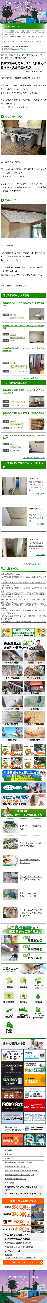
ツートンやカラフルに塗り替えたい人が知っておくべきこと (31, 913)
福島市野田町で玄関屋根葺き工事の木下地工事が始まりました (23, 578)
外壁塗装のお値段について (15, 1179)
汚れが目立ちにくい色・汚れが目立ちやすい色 (31, 878)
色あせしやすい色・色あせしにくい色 (29, 894)
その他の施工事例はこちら (34, 378)
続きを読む (40, 493)
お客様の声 (9, 1158)
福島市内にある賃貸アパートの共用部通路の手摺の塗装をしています (23, 617)
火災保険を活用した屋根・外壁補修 (19, 1247)
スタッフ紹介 (10, 1183)
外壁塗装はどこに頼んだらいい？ (18, 1243)
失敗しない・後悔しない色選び (31, 827)
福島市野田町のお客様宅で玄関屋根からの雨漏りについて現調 (23, 623)
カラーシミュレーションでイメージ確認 (31, 844)
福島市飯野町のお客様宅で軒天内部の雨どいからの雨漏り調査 (23, 606)
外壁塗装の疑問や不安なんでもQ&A (19, 1175)
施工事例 (8, 1150)
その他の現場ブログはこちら (33, 564)
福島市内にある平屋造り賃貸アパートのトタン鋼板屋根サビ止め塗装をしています (23, 595)
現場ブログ (13, 55)
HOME (4, 55)
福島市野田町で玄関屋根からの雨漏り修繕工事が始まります (23, 589)
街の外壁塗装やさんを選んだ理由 (18, 1162)
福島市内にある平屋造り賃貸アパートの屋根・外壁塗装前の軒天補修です (23, 611)
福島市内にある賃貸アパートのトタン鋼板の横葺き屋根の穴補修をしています (23, 600)
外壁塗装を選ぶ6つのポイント (17, 1167)
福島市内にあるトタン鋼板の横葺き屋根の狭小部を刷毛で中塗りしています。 (23, 584)
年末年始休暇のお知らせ (11, 574)
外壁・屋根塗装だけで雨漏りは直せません (22, 1171)
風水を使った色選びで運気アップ (30, 861)
